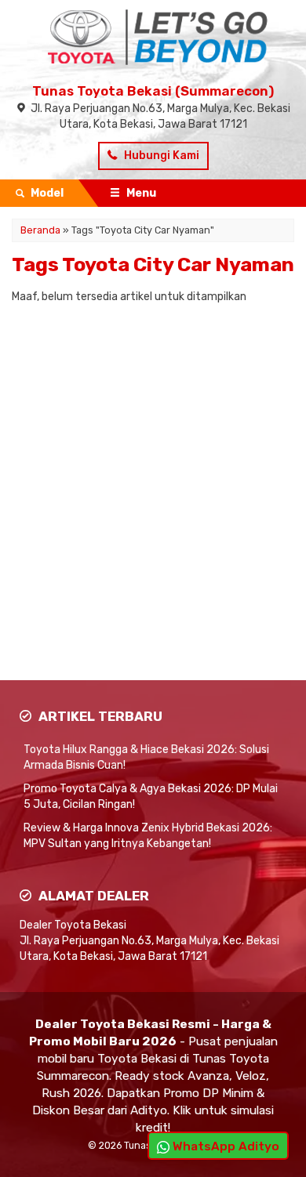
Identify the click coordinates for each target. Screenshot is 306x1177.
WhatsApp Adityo (224, 1146)
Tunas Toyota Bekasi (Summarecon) (153, 91)
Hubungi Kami (160, 155)
